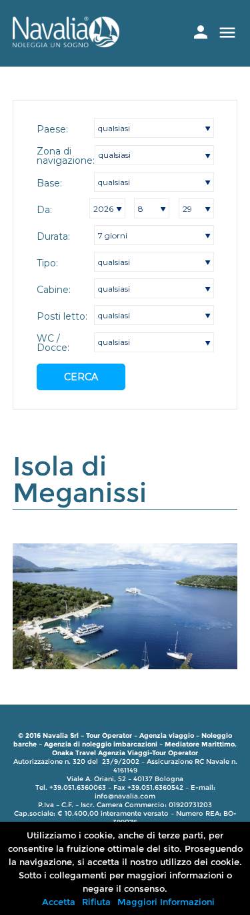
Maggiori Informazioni (166, 901)
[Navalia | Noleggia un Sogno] (66, 43)
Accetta (58, 901)
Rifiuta (96, 901)
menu (227, 33)
